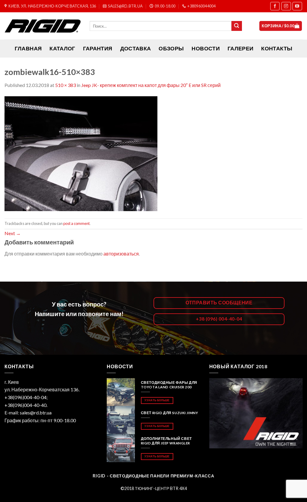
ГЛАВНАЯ (28, 48)
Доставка (135, 48)
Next (12, 233)
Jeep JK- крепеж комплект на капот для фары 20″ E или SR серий (151, 85)
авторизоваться (121, 253)
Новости (205, 48)
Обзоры (171, 48)
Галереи (240, 48)
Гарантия (97, 48)
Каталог (62, 48)
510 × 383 (65, 85)
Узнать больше (157, 400)
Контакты (276, 48)
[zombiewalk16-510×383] (80, 153)
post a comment (76, 223)
